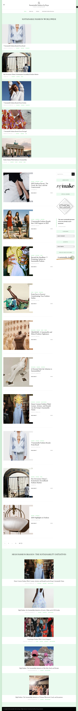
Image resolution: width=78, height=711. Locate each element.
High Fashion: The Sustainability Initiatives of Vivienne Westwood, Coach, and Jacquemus (39, 697)
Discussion (33, 330)
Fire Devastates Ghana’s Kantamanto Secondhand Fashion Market (20, 74)
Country (17, 48)
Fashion (22, 48)
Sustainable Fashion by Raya (39, 5)
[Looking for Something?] (64, 174)
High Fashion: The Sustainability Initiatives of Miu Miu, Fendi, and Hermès (39, 668)
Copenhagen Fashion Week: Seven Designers (39, 639)
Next (20, 543)
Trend (41, 181)
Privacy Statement (39, 708)
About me (31, 11)
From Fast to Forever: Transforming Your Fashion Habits (40, 296)
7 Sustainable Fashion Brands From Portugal (15, 131)
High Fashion (43, 402)
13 (16, 543)
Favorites (27, 48)
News (22, 76)
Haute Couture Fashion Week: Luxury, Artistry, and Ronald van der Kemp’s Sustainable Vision (39, 581)
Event (32, 292)
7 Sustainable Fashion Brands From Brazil (14, 46)
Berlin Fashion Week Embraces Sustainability (15, 159)
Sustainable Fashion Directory (48, 11)
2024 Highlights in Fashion (40, 517)
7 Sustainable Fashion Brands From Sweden (14, 103)
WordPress (34, 708)
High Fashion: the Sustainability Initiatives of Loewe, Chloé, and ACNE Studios (39, 610)
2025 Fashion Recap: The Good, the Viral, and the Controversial (39, 185)
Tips (26, 133)
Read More (33, 228)
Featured (37, 181)
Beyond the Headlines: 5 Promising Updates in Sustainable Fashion (39, 259)
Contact (37, 11)
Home (25, 11)
